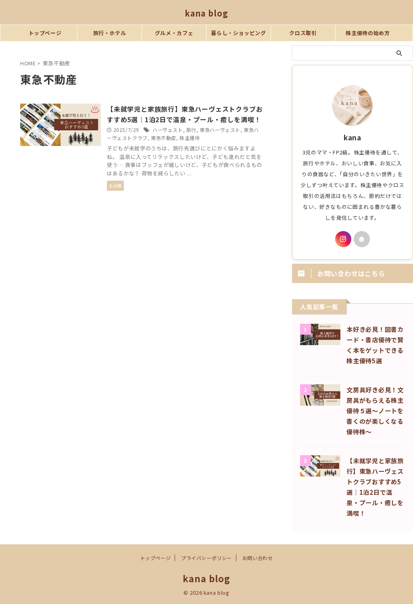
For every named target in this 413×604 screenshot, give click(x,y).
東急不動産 (163, 137)
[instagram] (343, 239)
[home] (362, 239)
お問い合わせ (257, 557)
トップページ (45, 33)
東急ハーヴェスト (220, 129)
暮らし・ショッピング (238, 33)
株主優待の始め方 (368, 33)
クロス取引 (303, 33)
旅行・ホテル (109, 33)
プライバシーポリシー (206, 557)
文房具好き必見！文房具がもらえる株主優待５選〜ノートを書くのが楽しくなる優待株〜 (375, 410)
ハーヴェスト (167, 129)
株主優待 (189, 137)
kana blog (206, 13)
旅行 (191, 129)
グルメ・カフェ (174, 33)
